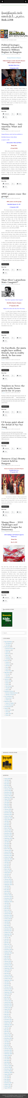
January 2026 (7, 790)
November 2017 (8, 930)
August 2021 (7, 872)
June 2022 (6, 864)
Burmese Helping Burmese (11, 692)
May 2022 (6, 865)
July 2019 (6, 903)
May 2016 (6, 956)
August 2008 (7, 1074)
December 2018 (8, 915)
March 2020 (7, 893)
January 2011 (7, 1036)
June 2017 (6, 939)
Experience (8, 650)
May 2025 (6, 804)
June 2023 (6, 843)
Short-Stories (8, 686)
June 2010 (6, 1043)
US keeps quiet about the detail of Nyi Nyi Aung (12, 424)
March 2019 (7, 910)
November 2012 (8, 1005)
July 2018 (6, 922)
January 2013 (7, 1002)
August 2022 (7, 860)
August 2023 (7, 840)
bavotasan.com (20, 1096)
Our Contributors (8, 696)
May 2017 (6, 940)
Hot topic (7, 674)
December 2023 (8, 833)
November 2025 (8, 794)
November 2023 (8, 835)
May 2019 (6, 906)
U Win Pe (7, 699)
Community (7, 646)
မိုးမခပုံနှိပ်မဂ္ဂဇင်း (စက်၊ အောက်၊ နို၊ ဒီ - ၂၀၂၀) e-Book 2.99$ (13, 16)
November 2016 (8, 949)
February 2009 (7, 1065)
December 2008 (8, 1069)
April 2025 (6, 806)
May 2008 (6, 1079)
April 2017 (6, 942)
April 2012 (6, 1016)
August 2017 (7, 935)
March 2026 (7, 787)
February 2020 (7, 894)
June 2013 (6, 995)
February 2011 (7, 1035)
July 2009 (6, 1057)
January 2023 (7, 852)
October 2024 (7, 816)
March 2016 (7, 959)
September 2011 (8, 1024)
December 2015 (8, 964)
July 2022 (6, 862)
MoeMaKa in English (13, 1095)
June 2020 (6, 888)
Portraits (7, 657)
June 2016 (6, 954)
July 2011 (6, 1028)
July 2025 (6, 800)
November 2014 (8, 976)
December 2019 (8, 896)
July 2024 (6, 821)
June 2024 (6, 823)
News (6, 667)
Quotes (7, 715)
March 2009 (7, 1064)
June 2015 (6, 971)
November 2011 (8, 1021)
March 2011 (7, 1033)
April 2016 (6, 958)
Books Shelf (8, 681)
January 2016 (7, 963)
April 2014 (6, 985)
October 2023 (7, 836)
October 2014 (7, 978)
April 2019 (6, 908)
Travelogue (8, 658)
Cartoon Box (8, 710)
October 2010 (7, 1040)
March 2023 (7, 848)
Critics (6, 711)
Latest (6, 675)
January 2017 (7, 947)
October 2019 (7, 899)
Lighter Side (8, 713)
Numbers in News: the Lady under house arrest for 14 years (13, 388)
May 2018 (6, 925)
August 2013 (7, 993)
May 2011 (6, 1029)
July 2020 (6, 886)
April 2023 (6, 847)
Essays (7, 682)
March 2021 (7, 877)
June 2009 (6, 1058)
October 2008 (7, 1070)
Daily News (6, 672)
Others (7, 655)
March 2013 (7, 999)
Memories (7, 653)
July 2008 (6, 1076)
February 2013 (7, 1000)
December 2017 (8, 929)
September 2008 (8, 1072)
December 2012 (8, 1004)
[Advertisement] (14, 733)
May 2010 (6, 1045)
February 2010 (7, 1048)
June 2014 (6, 983)
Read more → (5, 108)
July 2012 (6, 1011)
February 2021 (7, 879)
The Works (7, 645)
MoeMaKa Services (8, 691)
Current (6, 660)
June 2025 (6, 802)
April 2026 (6, 785)
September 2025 (8, 797)
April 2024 (6, 826)
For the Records (9, 704)
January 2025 (7, 811)
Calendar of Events (9, 694)
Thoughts (7, 687)
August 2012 (7, 1009)
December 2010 (8, 1038)
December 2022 (8, 853)
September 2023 (8, 838)
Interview (7, 665)
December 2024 (8, 812)
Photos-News (8, 670)
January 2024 (7, 831)
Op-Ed (6, 669)
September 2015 (8, 968)
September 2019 (8, 901)
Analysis (7, 662)
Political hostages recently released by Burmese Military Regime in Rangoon (12, 49)
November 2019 (8, 898)
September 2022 (8, 858)
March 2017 (7, 944)
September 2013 (8, 992)
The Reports (8, 643)
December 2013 (8, 988)
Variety (5, 708)
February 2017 (7, 946)
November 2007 (8, 1082)
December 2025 (8, 792)
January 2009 (7, 1067)
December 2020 (8, 881)
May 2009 (6, 1060)
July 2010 (6, 1041)
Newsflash (7, 677)
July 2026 (6, 780)
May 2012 (6, 1014)
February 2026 (7, 788)
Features (7, 663)
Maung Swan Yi (8, 698)
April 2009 (6, 1062)
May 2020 (6, 889)
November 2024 (8, 814)
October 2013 (7, 990)
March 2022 (7, 869)
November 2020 (8, 882)
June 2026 (6, 782)
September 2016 (8, 952)
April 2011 (6, 1031)
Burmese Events (9, 648)
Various (7, 689)
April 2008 (6, 1081)
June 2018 (6, 923)
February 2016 (7, 961)
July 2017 (6, 937)
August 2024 (7, 819)
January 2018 (7, 927)
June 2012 (6, 1012)
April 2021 (6, 876)
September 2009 (8, 1053)
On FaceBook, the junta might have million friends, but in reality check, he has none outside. (13, 353)
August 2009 (7, 1055)
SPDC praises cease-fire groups (13, 195)
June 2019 (6, 905)
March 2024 (7, 828)
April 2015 (6, 973)
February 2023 (7, 850)
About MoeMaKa (8, 641)
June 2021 (6, 874)
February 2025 (7, 809)
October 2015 (7, 966)
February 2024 (7, 829)
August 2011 (7, 1026)
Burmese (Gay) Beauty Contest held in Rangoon (13, 461)
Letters (7, 651)
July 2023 (6, 841)
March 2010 (7, 1046)
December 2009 (8, 1050)
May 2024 (6, 824)
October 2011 (7, 1023)
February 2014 (7, 987)
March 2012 (7, 1017)
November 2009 (8, 1052)
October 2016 (7, 951)
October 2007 (7, 1084)
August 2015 (7, 970)
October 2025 (7, 795)
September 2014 (8, 980)
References (7, 701)
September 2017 (8, 934)
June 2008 (6, 1077)
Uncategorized (7, 706)
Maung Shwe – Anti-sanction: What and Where (12, 126)
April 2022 (6, 867)
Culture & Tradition (9, 703)
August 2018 (7, 920)
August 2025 (7, 799)
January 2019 (7, 913)
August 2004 (7, 1087)
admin (4, 54)
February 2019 (7, 911)
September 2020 (8, 884)
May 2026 (6, 783)
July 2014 (6, 981)
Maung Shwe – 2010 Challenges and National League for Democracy (12, 526)
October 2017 (7, 932)
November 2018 (8, 917)
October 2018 (7, 918)
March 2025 (7, 807)
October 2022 (7, 857)
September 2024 (8, 817)
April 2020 (6, 891)
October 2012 (7, 1007)
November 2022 (8, 855)
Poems (7, 684)
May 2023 (6, 845)
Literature (6, 679)
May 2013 (6, 997)
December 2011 (8, 1019)
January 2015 (7, 975)
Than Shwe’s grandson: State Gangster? (13, 281)
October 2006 (7, 1086)
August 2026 (7, 778)
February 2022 (7, 870)
